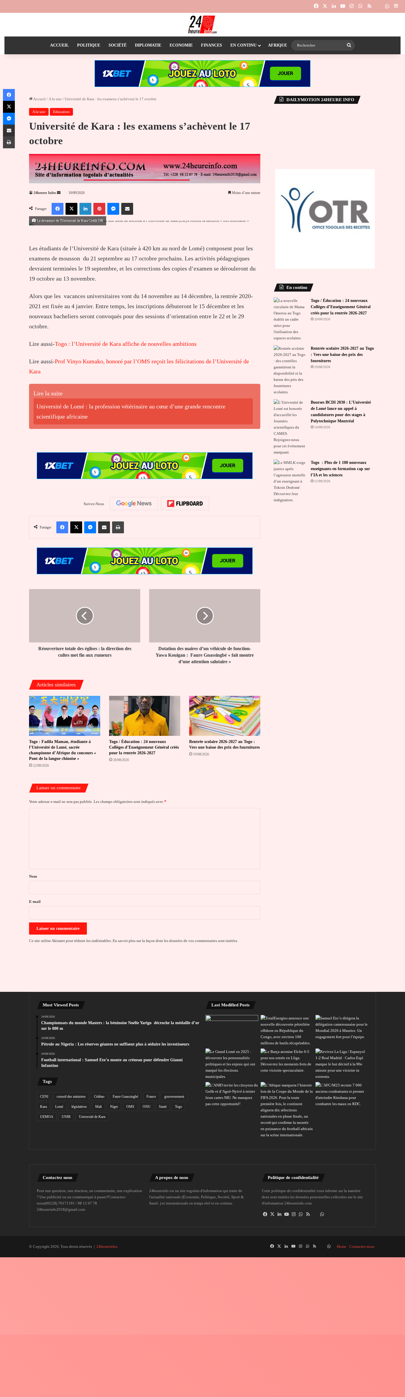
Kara (43, 1107)
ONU (147, 1107)
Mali (98, 1107)
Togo (178, 1107)
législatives (79, 1107)
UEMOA (46, 1117)
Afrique (277, 45)
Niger (114, 1107)
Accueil (59, 45)
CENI (44, 1096)
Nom (33, 876)
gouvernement (174, 1096)
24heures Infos (45, 193)
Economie (181, 45)
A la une (55, 99)
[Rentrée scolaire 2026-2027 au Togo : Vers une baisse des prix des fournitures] (224, 716)
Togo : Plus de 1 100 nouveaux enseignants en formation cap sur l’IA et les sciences (340, 468)
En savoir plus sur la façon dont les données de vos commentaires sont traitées (175, 940)
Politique (88, 45)
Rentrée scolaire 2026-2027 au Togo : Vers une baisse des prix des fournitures (342, 354)
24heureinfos (106, 1246)
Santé (163, 1107)
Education (61, 111)
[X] (272, 1214)
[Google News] (134, 503)
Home (341, 1246)
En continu (243, 45)
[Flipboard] (185, 503)
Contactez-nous (361, 1246)
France (151, 1096)
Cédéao (99, 1096)
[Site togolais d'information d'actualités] (202, 24)
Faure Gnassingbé (125, 1096)
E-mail (35, 901)
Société (118, 45)
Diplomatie (148, 45)
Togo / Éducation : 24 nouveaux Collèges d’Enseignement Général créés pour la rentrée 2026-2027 (144, 747)
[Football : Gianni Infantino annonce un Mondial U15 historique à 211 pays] (287, 1110)
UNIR (66, 1117)
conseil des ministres (71, 1096)
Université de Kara (92, 1117)
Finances (211, 45)
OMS (130, 1107)
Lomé (59, 1107)
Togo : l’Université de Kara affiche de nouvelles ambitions (126, 344)
